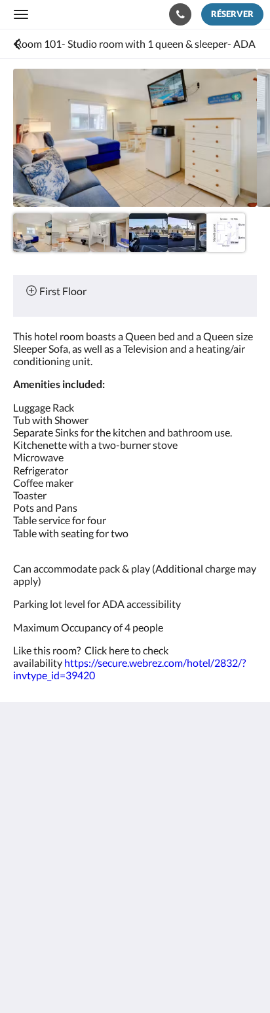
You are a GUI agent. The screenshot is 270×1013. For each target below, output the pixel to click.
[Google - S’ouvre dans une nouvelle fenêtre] (62, 886)
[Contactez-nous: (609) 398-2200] (180, 14)
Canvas (85, 977)
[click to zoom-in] (135, 138)
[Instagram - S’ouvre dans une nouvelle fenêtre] (98, 886)
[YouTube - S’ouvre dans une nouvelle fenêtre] (170, 886)
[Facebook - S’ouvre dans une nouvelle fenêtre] (26, 886)
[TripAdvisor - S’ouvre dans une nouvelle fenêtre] (134, 886)
